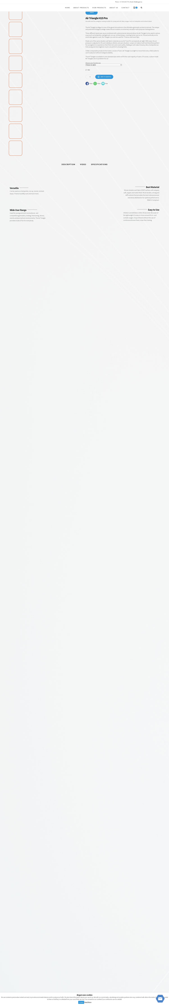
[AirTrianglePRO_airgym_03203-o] (15, 131)
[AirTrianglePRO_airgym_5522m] (15, 63)
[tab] (68, 164)
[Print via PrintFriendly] (104, 83)
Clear (88, 69)
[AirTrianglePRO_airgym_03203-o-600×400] (15, 148)
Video (83, 164)
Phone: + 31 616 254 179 (122, 2)
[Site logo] (34, 7)
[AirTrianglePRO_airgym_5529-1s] (15, 46)
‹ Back (91, 12)
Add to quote (106, 76)
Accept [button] (81, 1002)
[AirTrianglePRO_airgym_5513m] (15, 80)
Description (68, 164)
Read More (87, 1002)
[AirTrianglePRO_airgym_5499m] (15, 97)
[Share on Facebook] (89, 83)
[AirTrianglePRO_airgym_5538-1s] (15, 29)
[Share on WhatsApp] (97, 83)
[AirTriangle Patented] (15, 12)
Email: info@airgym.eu (136, 2)
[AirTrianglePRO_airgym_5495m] (15, 114)
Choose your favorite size (93, 63)
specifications (99, 164)
